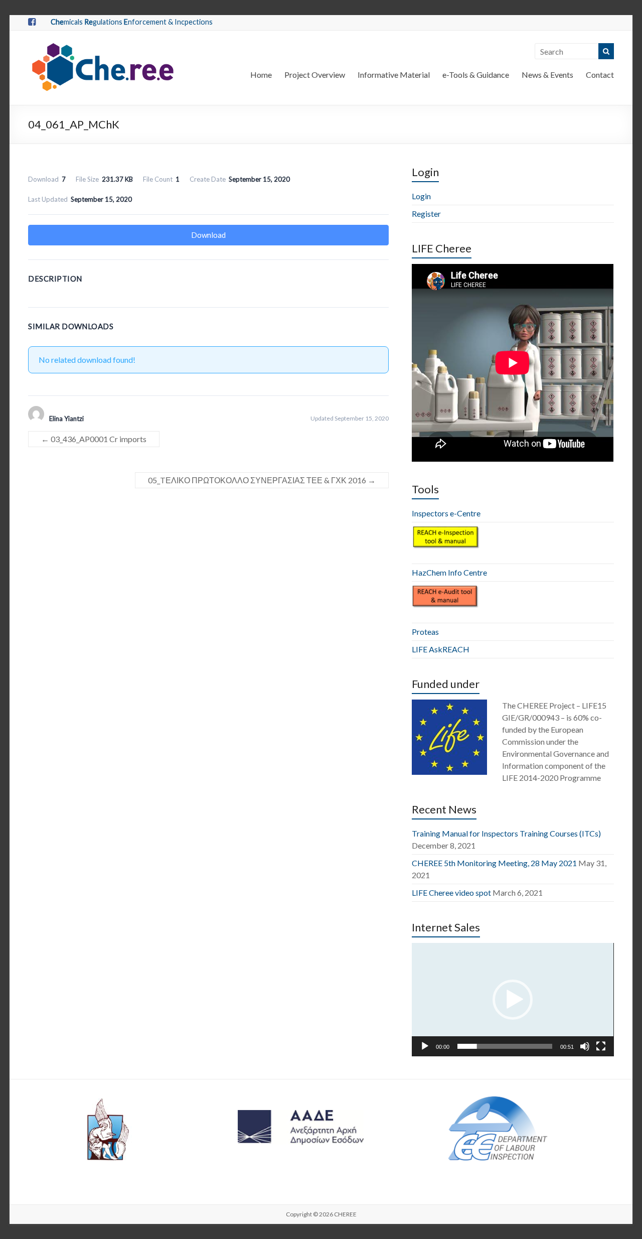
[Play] (425, 1046)
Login (421, 196)
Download (208, 234)
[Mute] (585, 1046)
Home (261, 74)
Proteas (425, 631)
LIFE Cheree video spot (451, 892)
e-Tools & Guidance (475, 74)
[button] (513, 1000)
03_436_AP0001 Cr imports (93, 439)
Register (426, 213)
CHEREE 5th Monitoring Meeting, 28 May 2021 (494, 863)
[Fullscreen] (601, 1046)
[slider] (504, 1046)
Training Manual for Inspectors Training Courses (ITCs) (506, 833)
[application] (512, 999)
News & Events (547, 74)
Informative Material (394, 74)
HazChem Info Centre (449, 572)
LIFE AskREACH (440, 649)
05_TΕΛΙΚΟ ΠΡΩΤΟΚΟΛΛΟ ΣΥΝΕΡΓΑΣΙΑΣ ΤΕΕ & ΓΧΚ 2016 (262, 480)
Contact (600, 74)
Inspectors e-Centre (446, 513)
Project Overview (314, 74)
